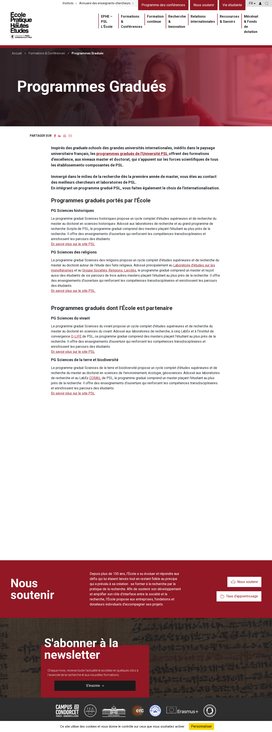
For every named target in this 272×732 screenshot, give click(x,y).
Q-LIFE (76, 336)
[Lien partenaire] (67, 711)
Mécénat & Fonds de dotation (251, 24)
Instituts (68, 3)
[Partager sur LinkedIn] (59, 136)
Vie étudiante (232, 5)
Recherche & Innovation (177, 21)
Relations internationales (203, 19)
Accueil (17, 53)
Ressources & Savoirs (229, 19)
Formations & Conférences (131, 21)
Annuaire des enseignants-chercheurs (104, 3)
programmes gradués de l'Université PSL (132, 153)
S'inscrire (93, 686)
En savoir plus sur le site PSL (73, 244)
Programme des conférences (163, 5)
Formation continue (155, 19)
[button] (267, 3)
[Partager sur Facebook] (55, 136)
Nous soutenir (203, 5)
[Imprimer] (64, 136)
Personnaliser (201, 726)
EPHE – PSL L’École (107, 21)
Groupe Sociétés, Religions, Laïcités (109, 270)
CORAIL (95, 378)
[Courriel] (70, 136)
